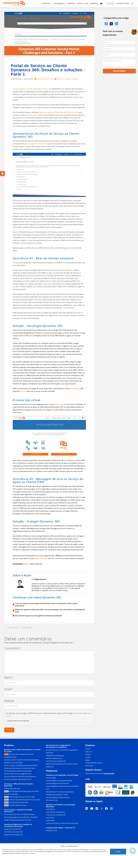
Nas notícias (89, 766)
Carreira (87, 757)
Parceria (88, 754)
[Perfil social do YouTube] (93, 805)
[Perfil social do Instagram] (112, 805)
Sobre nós (88, 752)
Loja (87, 779)
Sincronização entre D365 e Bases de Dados (18, 771)
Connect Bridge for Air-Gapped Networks (59, 781)
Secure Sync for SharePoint (12, 829)
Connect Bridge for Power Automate (57, 783)
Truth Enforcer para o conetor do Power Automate (62, 823)
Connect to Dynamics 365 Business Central (18, 779)
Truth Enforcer (50, 809)
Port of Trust (50, 818)
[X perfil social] (102, 805)
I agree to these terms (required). (18, 721)
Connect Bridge (51, 778)
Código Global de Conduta (93, 763)
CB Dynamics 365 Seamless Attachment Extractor (19, 768)
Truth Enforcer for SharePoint (13, 832)
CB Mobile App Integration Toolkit (57, 795)
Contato (88, 749)
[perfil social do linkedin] (116, 23)
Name (9, 677)
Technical (59, 79)
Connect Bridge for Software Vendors (58, 797)
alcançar (23, 391)
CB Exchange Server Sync (12, 788)
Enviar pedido (119, 71)
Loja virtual (59, 404)
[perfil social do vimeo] (98, 805)
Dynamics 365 (12, 628)
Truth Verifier (50, 820)
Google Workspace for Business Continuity (17, 820)
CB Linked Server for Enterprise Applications (60, 792)
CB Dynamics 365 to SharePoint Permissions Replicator (21, 760)
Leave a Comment (71, 79)
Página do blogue (41, 558)
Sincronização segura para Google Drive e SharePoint (21, 817)
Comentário (12, 648)
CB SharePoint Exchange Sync (13, 835)
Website (9, 701)
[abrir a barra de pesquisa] (132, 4)
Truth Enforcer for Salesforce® (55, 761)
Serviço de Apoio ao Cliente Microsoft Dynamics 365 (32, 89)
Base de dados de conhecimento (36, 144)
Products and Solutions (45, 79)
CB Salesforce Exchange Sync (55, 755)
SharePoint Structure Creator (13, 763)
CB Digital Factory (51, 830)
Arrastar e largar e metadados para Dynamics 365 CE (20, 765)
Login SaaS (110, 3)
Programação (27, 628)
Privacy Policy (78, 713)
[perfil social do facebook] (106, 23)
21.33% (64, 308)
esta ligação (75, 388)
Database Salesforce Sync (54, 758)
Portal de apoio (31, 115)
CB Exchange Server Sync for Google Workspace (19, 814)
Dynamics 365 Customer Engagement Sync (17, 774)
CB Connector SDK (52, 800)
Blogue (87, 760)
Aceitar (118, 851)
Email (8, 689)
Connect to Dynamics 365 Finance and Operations (20, 777)
